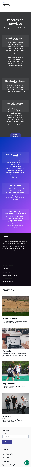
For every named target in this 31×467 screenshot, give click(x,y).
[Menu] (27, 6)
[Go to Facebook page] (3, 465)
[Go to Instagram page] (7, 465)
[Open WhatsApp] (26, 462)
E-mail (4, 433)
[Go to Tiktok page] (14, 465)
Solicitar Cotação (15, 135)
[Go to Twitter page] (10, 465)
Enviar (7, 442)
